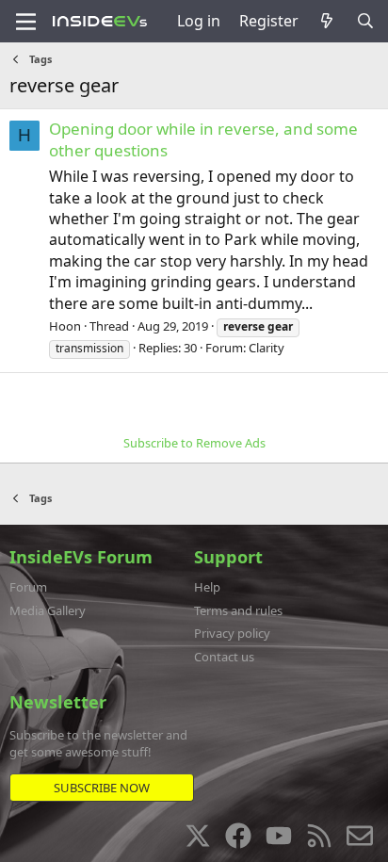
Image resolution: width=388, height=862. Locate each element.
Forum (28, 586)
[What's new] (327, 21)
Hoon (65, 325)
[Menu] (26, 22)
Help (207, 586)
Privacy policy (232, 633)
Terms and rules (238, 610)
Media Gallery (47, 610)
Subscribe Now (102, 787)
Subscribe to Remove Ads (194, 442)
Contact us (224, 656)
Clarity (266, 347)
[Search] (365, 21)
